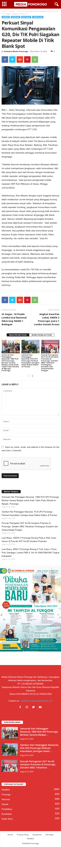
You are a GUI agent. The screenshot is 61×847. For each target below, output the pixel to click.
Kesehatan (7, 814)
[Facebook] (21, 707)
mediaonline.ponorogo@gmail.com (36, 701)
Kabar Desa (7, 819)
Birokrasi (45, 352)
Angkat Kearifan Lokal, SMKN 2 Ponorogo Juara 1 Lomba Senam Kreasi (46, 319)
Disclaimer (37, 834)
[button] (56, 4)
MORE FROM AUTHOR (42, 335)
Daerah (12, 11)
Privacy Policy (23, 834)
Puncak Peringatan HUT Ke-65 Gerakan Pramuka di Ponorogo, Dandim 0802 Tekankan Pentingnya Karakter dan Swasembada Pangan (50, 363)
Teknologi (37, 17)
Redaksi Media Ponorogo (16, 51)
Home (4, 11)
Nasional (26, 17)
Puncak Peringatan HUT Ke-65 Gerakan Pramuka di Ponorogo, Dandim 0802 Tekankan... (38, 764)
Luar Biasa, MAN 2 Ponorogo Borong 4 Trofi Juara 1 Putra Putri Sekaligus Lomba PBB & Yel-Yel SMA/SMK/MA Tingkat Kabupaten (30, 552)
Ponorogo (6, 794)
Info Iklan (50, 834)
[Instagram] (27, 707)
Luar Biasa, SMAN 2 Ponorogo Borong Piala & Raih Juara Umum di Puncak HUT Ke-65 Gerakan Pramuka (29, 540)
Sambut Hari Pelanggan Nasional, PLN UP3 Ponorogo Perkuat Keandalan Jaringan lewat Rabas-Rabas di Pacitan (30, 361)
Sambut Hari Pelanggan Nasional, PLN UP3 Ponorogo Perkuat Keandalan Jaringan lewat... (39, 748)
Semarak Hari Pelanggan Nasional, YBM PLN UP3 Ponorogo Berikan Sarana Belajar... (39, 731)
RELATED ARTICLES (18, 335)
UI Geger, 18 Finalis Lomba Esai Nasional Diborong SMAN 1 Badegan (14, 319)
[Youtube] (41, 707)
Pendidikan (7, 809)
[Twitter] (34, 707)
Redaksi (30, 838)
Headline (15, 17)
